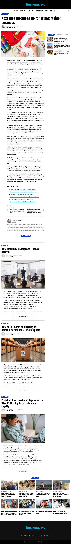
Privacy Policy (27, 535)
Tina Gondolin (10, 256)
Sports (46, 10)
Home (21, 535)
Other (55, 10)
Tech (51, 10)
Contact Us (48, 535)
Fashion (28, 10)
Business (16, 10)
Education (22, 10)
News (33, 10)
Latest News (34, 535)
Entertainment (39, 10)
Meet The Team (41, 535)
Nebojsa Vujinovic (11, 27)
